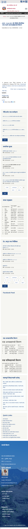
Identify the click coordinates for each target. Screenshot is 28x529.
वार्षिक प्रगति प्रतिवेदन (7, 509)
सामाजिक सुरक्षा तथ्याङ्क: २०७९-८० (10, 151)
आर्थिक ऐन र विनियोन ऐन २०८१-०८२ (10, 259)
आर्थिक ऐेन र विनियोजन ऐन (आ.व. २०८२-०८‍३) (12, 253)
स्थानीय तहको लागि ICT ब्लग (8, 433)
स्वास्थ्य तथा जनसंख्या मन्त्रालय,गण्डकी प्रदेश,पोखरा (13, 389)
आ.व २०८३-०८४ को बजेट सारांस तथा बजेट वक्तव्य (12, 116)
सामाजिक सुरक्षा (5, 95)
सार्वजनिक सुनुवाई (6, 514)
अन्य (5, 139)
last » (19, 190)
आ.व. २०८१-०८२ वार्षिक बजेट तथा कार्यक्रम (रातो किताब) (14, 135)
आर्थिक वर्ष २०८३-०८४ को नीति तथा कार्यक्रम (11, 120)
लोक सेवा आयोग (6, 428)
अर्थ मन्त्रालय (5, 418)
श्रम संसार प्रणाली (6, 430)
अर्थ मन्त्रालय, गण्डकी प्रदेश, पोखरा (10, 400)
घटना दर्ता (4, 494)
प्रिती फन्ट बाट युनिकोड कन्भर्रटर (9, 424)
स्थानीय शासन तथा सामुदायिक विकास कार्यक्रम (11, 437)
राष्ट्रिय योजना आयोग (7, 426)
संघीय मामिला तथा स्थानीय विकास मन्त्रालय (11, 431)
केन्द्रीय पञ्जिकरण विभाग (7, 420)
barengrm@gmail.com (10, 464)
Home (4, 16)
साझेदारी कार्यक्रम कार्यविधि (8, 271)
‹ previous (14, 187)
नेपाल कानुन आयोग (6, 422)
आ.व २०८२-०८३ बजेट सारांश (8, 125)
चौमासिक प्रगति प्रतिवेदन (8, 512)
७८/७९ (3, 100)
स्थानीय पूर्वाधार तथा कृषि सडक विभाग (10, 435)
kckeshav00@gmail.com (11, 482)
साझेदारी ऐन (5, 265)
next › (13, 190)
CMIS (3, 501)
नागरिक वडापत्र (6, 498)
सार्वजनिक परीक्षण (6, 516)
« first (7, 187)
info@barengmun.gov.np (7, 485)
